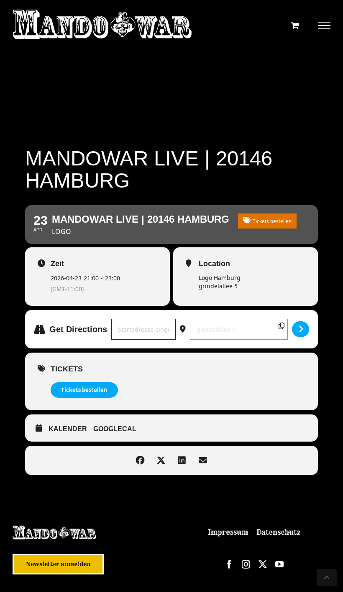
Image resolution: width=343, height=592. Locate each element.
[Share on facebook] (140, 460)
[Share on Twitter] (161, 460)
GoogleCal (114, 428)
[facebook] (229, 564)
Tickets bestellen (84, 390)
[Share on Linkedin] (182, 460)
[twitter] (263, 564)
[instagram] (246, 564)
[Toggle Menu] (324, 25)
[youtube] (279, 564)
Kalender (68, 428)
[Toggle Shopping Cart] (295, 25)
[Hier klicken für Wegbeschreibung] (300, 329)
